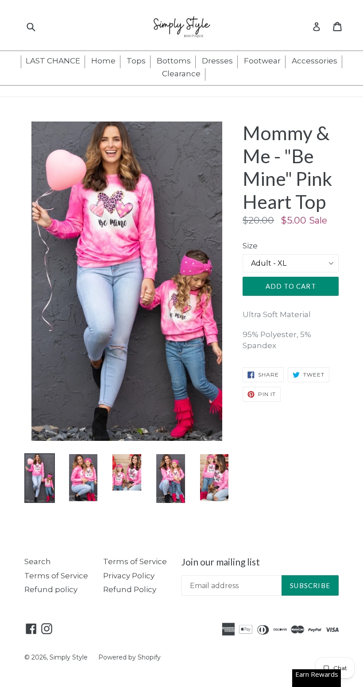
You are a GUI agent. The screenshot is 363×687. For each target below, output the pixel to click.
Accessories (314, 60)
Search (37, 561)
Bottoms (174, 60)
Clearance (181, 73)
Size (250, 245)
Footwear (262, 60)
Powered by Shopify (129, 657)
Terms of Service (56, 575)
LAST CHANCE (53, 60)
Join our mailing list (221, 561)
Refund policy (50, 589)
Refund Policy (129, 589)
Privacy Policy (128, 575)
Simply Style (69, 657)
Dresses (217, 60)
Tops (136, 60)
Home (103, 60)
